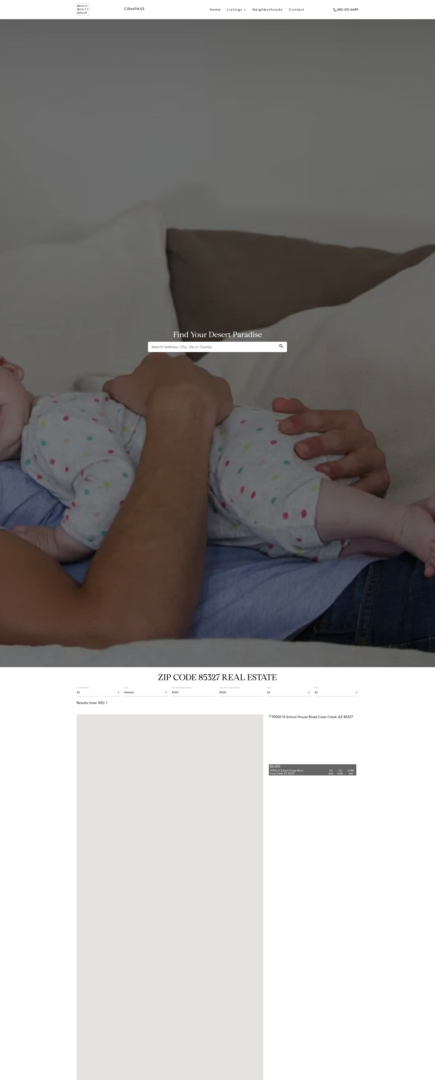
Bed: (269, 687)
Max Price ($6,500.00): (229, 687)
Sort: (126, 687)
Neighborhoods (268, 9)
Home (215, 9)
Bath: (317, 687)
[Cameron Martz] (83, 16)
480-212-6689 (345, 9)
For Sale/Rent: (83, 687)
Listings (236, 9)
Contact (297, 9)
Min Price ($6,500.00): (182, 687)
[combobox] (98, 692)
